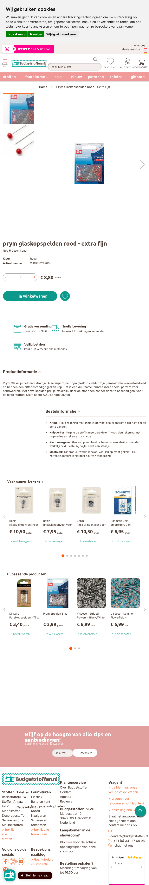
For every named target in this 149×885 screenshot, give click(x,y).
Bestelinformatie (61, 411)
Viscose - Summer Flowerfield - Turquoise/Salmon (122, 617)
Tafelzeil (117, 77)
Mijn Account (127, 67)
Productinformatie (20, 371)
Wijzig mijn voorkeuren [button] (61, 34)
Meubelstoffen (12, 825)
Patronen (96, 77)
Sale (58, 77)
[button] (142, 164)
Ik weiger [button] (36, 34)
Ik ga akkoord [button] (17, 34)
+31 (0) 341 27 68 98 (129, 841)
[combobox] (75, 67)
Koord (35, 811)
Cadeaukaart (26, 807)
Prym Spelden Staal (55, 613)
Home (43, 87)
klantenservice (131, 49)
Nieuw (76, 77)
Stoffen (9, 77)
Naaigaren (38, 815)
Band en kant (40, 801)
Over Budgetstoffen (74, 787)
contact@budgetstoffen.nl (129, 836)
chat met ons (123, 845)
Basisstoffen (11, 797)
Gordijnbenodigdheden (48, 806)
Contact (65, 792)
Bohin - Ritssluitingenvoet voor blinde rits (91, 524)
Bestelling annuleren (126, 810)
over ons (139, 45)
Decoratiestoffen (14, 815)
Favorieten (110, 67)
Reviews (66, 801)
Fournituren (35, 77)
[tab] (74, 372)
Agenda (65, 797)
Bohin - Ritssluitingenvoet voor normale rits (57, 524)
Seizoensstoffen (13, 820)
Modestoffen (11, 811)
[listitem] (11, 76)
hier (69, 842)
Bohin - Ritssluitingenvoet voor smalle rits (23, 524)
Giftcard (138, 77)
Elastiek (36, 797)
